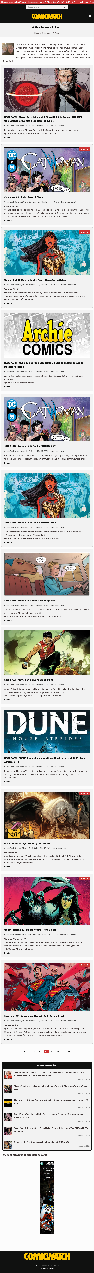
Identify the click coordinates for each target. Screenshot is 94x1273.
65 (58, 1051)
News (22, 126)
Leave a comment (57, 126)
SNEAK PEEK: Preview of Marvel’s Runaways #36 (29, 600)
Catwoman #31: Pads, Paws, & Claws (23, 197)
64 (52, 1051)
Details (7, 137)
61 (34, 1051)
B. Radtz (57, 27)
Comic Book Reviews (12, 202)
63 (46, 1051)
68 (69, 1051)
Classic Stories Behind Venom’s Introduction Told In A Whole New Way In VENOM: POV (51, 1088)
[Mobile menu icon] (90, 16)
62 (40, 1051)
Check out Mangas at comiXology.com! (24, 1155)
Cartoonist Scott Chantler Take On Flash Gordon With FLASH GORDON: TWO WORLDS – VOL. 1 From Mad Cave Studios (49, 1074)
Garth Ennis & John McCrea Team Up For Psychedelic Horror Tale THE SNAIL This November (51, 1130)
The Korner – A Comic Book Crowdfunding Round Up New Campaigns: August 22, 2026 (51, 1102)
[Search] (65, 7)
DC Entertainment (29, 202)
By (30, 126)
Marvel (24, 848)
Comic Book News (11, 126)
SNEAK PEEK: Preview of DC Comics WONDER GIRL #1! (31, 522)
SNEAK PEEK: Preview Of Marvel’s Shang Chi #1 (28, 680)
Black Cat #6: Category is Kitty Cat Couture (27, 843)
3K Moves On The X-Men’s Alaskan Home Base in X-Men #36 (41, 1142)
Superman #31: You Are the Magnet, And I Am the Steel (34, 1016)
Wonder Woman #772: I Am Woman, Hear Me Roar (30, 929)
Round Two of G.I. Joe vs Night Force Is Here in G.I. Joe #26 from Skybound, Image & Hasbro (49, 1116)
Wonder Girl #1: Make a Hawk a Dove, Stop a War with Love (35, 280)
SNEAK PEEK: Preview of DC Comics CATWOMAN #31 (30, 446)
